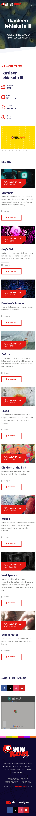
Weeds (5, 518)
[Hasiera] (11, 4)
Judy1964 (7, 192)
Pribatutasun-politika (18, 779)
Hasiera (10, 35)
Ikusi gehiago (12, 217)
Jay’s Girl (7, 249)
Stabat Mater (9, 634)
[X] (10, 688)
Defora (5, 354)
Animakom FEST (21, 786)
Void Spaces (9, 575)
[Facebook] (4, 688)
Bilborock (11, 108)
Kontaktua (26, 782)
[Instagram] (16, 688)
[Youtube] (22, 688)
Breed (5, 411)
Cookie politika (11, 782)
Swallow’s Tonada (12, 303)
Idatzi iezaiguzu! (21, 802)
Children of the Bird (13, 467)
